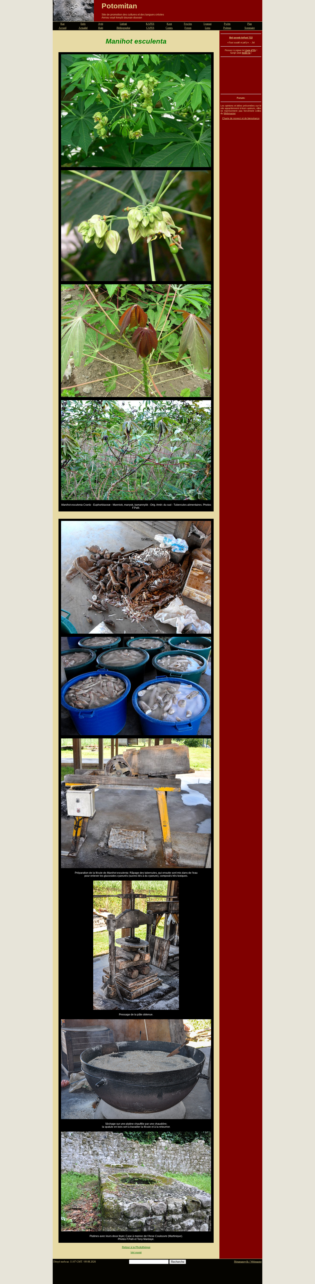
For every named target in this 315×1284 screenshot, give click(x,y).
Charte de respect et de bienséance (241, 118)
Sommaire (249, 27)
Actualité (83, 27)
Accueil (62, 27)
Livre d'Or (250, 50)
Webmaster (230, 113)
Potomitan (119, 6)
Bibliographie (123, 27)
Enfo (83, 23)
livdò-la (246, 53)
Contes (169, 27)
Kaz (62, 23)
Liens (207, 27)
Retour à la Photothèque (136, 1247)
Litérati (123, 23)
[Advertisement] (241, 75)
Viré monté (136, 1252)
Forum (187, 27)
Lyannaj (208, 23)
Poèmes (227, 27)
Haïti (100, 27)
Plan (249, 23)
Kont (169, 23)
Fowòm (188, 23)
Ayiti (100, 23)
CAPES (150, 27)
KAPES (150, 23)
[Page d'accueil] (73, 19)
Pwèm (227, 23)
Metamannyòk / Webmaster (248, 1261)
